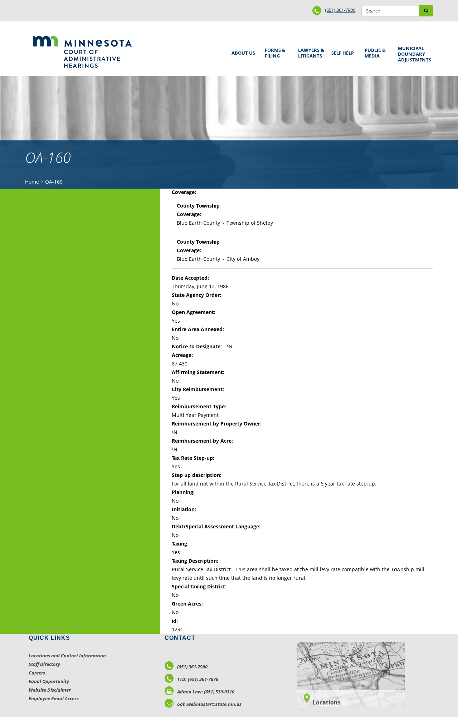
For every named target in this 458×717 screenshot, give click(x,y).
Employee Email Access (54, 698)
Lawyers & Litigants (310, 52)
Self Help (341, 50)
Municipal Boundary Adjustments (413, 54)
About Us (242, 50)
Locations (327, 702)
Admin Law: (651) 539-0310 (205, 691)
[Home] (82, 51)
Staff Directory (44, 664)
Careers (37, 672)
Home (32, 181)
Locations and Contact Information (67, 655)
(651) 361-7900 (340, 10)
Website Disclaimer (49, 690)
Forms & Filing (274, 52)
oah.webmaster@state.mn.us (209, 704)
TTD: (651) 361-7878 (197, 679)
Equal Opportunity (49, 681)
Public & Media (374, 52)
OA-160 (54, 181)
